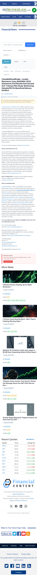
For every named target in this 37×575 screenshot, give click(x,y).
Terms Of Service (21, 500)
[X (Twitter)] (11, 506)
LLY (11, 300)
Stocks (16, 61)
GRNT (9, 433)
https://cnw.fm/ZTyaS (24, 145)
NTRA (21, 300)
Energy (8, 429)
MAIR (9, 362)
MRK (14, 300)
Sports (14, 4)
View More (29, 439)
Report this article (8, 261)
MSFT (3, 464)
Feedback (18, 572)
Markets (6, 61)
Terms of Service (12, 554)
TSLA (3, 473)
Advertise (14, 545)
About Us (5, 545)
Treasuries (6, 74)
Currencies (18, 71)
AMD (3, 452)
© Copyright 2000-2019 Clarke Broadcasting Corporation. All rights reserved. (18, 559)
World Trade (13, 395)
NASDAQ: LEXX (15, 107)
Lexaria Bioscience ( (7, 107)
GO (11, 398)
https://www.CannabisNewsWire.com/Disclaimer (19, 235)
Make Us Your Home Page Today (13, 528)
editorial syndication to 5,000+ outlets (13, 197)
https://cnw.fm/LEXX (8, 180)
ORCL (3, 470)
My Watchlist (21, 50)
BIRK (9, 398)
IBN (19, 249)
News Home (5, 17)
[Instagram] (26, 506)
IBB (8, 300)
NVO (24, 300)
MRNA (17, 300)
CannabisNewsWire (6, 186)
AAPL (3, 449)
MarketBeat (7, 293)
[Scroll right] (35, 4)
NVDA (4, 467)
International (25, 71)
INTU (9, 331)
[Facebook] (16, 506)
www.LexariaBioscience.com (14, 173)
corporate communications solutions (21, 202)
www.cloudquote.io (18, 494)
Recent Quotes (7, 50)
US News (28, 17)
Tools (5, 67)
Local (14, 17)
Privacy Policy (25, 554)
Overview (6, 71)
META (3, 461)
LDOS (12, 331)
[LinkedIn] (21, 506)
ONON (14, 398)
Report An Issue (30, 545)
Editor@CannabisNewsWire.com (9, 245)
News (5, 4)
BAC (3, 455)
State (20, 17)
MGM (15, 331)
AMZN (4, 446)
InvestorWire (6, 193)
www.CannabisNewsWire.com (9, 242)
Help (21, 545)
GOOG (4, 458)
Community (26, 4)
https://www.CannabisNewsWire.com (13, 226)
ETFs (25, 61)
